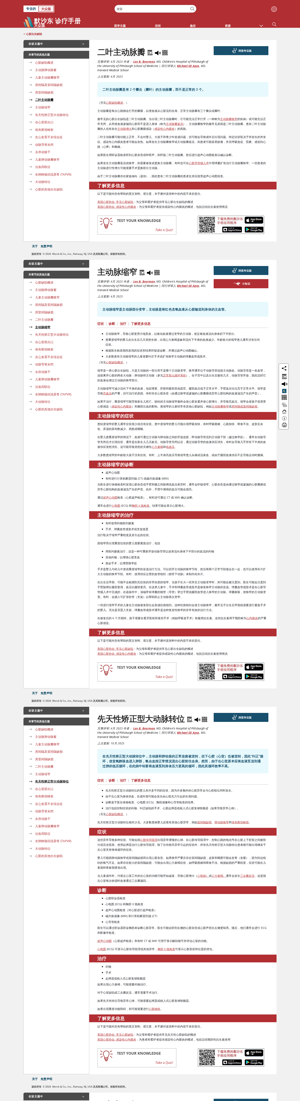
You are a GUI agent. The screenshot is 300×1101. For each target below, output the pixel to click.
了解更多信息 (141, 323)
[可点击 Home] (284, 413)
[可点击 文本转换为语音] (283, 383)
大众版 (46, 9)
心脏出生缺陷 (34, 34)
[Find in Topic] (151, 52)
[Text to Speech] (158, 52)
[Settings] (273, 8)
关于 (35, 246)
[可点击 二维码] (284, 397)
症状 (100, 323)
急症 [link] (193, 26)
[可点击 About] (284, 420)
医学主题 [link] (120, 26)
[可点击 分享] (284, 368)
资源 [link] (228, 26)
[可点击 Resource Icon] (284, 406)
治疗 (123, 323)
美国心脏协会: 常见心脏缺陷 (115, 202)
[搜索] (192, 8)
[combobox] (155, 9)
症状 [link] (158, 26)
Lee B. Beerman (144, 61)
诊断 (112, 323)
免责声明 (46, 246)
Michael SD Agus (188, 66)
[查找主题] (283, 376)
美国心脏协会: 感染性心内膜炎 (116, 207)
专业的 (31, 8)
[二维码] (165, 52)
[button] (261, 24)
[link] (66, 9)
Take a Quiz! (164, 230)
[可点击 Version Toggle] (284, 391)
